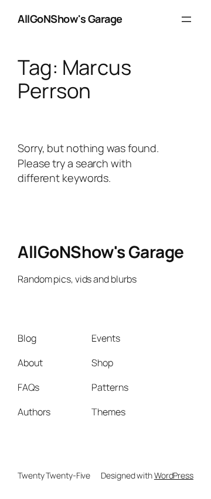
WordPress (173, 475)
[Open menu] (186, 19)
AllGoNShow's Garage (70, 19)
